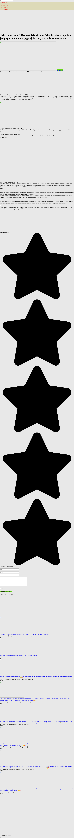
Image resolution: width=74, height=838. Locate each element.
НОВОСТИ (5, 5)
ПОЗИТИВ (5, 7)
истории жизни (6, 9)
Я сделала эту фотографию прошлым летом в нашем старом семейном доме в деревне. (24, 634)
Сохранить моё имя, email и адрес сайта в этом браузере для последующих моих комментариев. (28, 588)
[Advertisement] (37, 22)
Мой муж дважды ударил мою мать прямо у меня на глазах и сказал (19, 655)
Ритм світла (3, 2)
